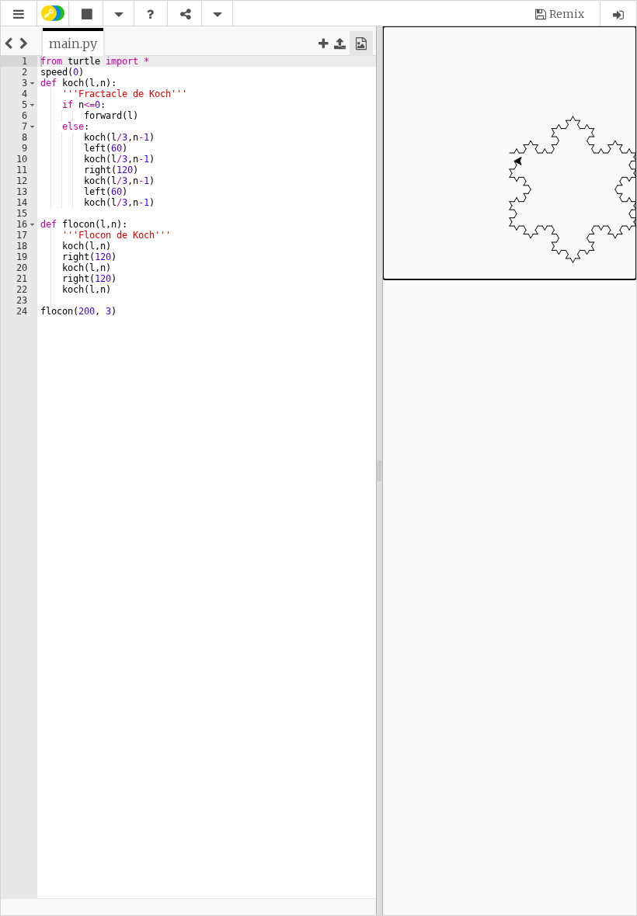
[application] (509, 152)
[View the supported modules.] (150, 14)
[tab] (73, 43)
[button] (19, 14)
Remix (566, 14)
